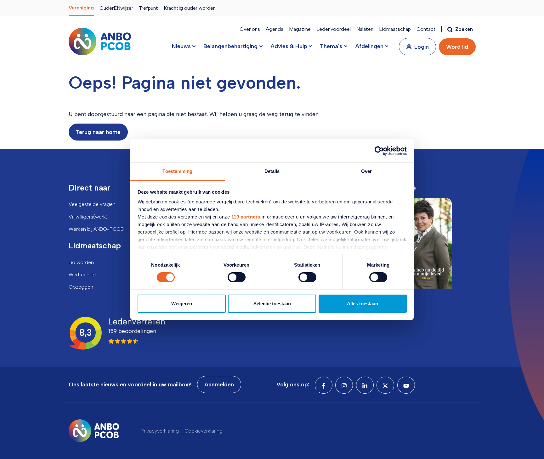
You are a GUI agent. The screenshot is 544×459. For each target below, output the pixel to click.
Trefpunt (148, 8)
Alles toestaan (362, 303)
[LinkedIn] (365, 385)
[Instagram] (344, 385)
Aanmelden (219, 384)
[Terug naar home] (100, 41)
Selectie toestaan (272, 303)
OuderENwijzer (116, 8)
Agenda (274, 29)
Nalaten (364, 29)
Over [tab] (366, 171)
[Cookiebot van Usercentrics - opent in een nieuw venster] (379, 150)
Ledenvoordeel (333, 29)
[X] (385, 385)
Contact (426, 29)
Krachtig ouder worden (190, 8)
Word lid (457, 46)
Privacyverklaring (160, 431)
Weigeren (181, 303)
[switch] (237, 277)
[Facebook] (323, 385)
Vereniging (81, 8)
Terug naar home (98, 132)
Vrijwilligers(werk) (88, 217)
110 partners (245, 216)
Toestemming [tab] (177, 171)
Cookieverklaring (203, 431)
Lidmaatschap (395, 29)
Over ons (250, 29)
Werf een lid (82, 275)
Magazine (300, 29)
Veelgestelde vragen (92, 204)
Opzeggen (81, 287)
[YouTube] (406, 385)
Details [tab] (272, 171)
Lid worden (81, 262)
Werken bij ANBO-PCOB (96, 229)
